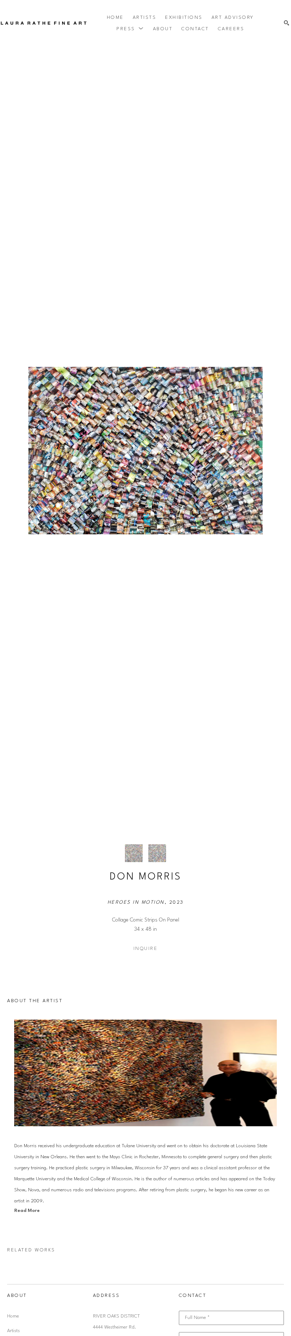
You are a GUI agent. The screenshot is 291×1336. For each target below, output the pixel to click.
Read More (27, 1210)
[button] (130, 28)
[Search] (286, 23)
